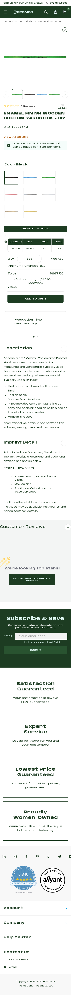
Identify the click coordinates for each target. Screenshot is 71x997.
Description (18, 348)
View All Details (16, 137)
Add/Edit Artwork (35, 229)
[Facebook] (26, 856)
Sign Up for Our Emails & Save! (23, 3)
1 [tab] (34, 337)
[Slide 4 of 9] (54, 94)
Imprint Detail (20, 442)
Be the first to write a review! (32, 579)
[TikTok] (48, 856)
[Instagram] (15, 856)
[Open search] (46, 12)
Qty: (11, 258)
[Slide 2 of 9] (29, 94)
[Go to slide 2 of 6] (65, 94)
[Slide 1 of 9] (17, 94)
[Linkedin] (4, 856)
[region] (19, 106)
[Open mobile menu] (5, 12)
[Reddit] (60, 856)
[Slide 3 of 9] (42, 94)
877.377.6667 (59, 3)
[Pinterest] (37, 856)
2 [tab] (37, 336)
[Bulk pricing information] (6, 242)
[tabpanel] (35, 321)
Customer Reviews (23, 527)
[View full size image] (64, 29)
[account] (55, 12)
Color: (16, 164)
